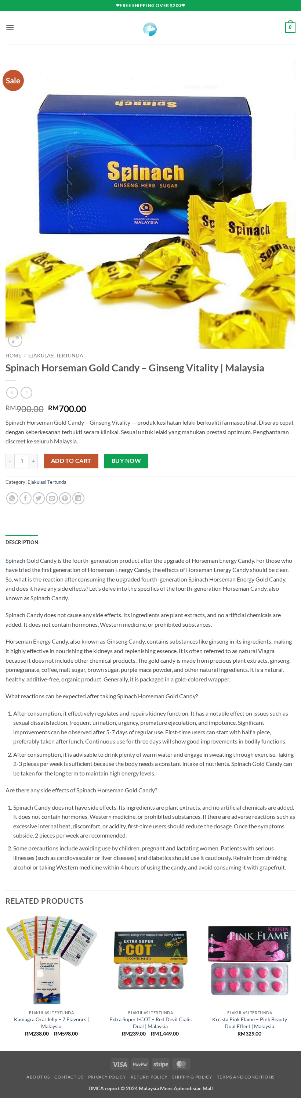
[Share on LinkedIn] (78, 498)
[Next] (295, 982)
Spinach (15, 560)
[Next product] (12, 392)
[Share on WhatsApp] (12, 498)
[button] (10, 27)
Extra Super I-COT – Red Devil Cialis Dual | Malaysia (150, 1022)
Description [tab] (22, 542)
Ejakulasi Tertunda (55, 356)
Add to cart (71, 460)
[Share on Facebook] (25, 498)
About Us (38, 1077)
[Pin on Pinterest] (65, 498)
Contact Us (68, 1077)
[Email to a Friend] (52, 498)
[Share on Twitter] (39, 498)
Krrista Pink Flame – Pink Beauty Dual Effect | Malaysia (249, 1022)
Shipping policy (192, 1077)
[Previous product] (26, 392)
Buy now (126, 460)
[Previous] (5, 982)
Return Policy (149, 1077)
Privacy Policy (107, 1077)
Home (13, 356)
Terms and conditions (246, 1077)
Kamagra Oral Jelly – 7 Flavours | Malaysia (51, 1022)
